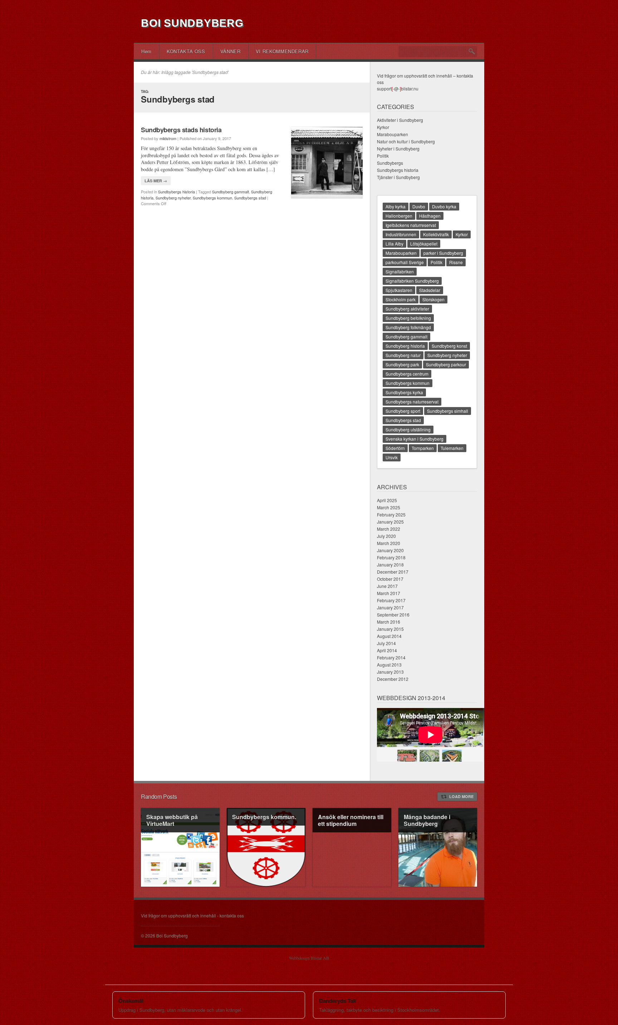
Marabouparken (392, 134)
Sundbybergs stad (250, 197)
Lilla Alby (394, 244)
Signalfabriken (400, 271)
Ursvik (392, 457)
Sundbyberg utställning (408, 429)
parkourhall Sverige (405, 262)
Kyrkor (383, 127)
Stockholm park (401, 299)
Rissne (456, 262)
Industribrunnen (401, 234)
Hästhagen (430, 216)
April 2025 (387, 500)
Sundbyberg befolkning (408, 318)
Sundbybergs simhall (447, 411)
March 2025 (388, 507)
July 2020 (386, 536)
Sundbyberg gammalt (230, 191)
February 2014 (391, 657)
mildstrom (168, 138)
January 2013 (390, 672)
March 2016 (388, 622)
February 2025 (391, 514)
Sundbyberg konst (449, 346)
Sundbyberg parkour (446, 364)
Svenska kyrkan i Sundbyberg (414, 439)
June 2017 (387, 586)
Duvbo (418, 206)
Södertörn (395, 448)
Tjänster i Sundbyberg (398, 177)
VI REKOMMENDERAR (282, 51)
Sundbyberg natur (403, 355)
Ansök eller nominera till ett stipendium (350, 820)
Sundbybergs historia (176, 191)
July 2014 (386, 643)
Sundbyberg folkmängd (408, 327)
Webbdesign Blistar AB (309, 958)
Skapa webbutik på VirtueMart (172, 820)
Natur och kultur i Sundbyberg (406, 141)
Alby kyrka (396, 206)
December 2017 (392, 572)
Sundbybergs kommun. (264, 816)
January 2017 (390, 607)
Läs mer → (155, 180)
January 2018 (390, 564)
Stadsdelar (429, 290)
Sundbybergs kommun (212, 197)
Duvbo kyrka (444, 206)
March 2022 (388, 529)
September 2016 (393, 614)
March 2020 (388, 543)
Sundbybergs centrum (407, 374)
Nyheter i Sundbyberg (398, 148)
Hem (146, 51)
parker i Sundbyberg (443, 253)
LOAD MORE (461, 796)
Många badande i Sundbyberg (427, 820)
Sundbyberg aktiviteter (407, 309)
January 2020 (390, 550)
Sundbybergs (390, 163)
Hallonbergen (399, 216)
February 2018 (391, 557)
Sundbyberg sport (403, 411)
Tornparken (423, 448)
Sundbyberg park (402, 364)
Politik (383, 156)
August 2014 (389, 636)
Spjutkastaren (399, 290)
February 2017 (391, 600)
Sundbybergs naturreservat (412, 401)
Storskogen (433, 299)
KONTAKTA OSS (186, 51)
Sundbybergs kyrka (404, 392)
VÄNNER (230, 51)
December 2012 (392, 679)
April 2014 (387, 650)
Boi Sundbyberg (192, 23)
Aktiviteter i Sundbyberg (400, 120)
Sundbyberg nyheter (173, 197)
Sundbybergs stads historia (181, 129)
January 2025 (390, 522)
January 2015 (390, 629)
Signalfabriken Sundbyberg (412, 281)
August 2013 (389, 665)
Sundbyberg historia (405, 346)
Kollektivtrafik (436, 234)
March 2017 (388, 593)
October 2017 (390, 579)
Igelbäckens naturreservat (411, 225)
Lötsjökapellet (423, 244)
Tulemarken (452, 448)
